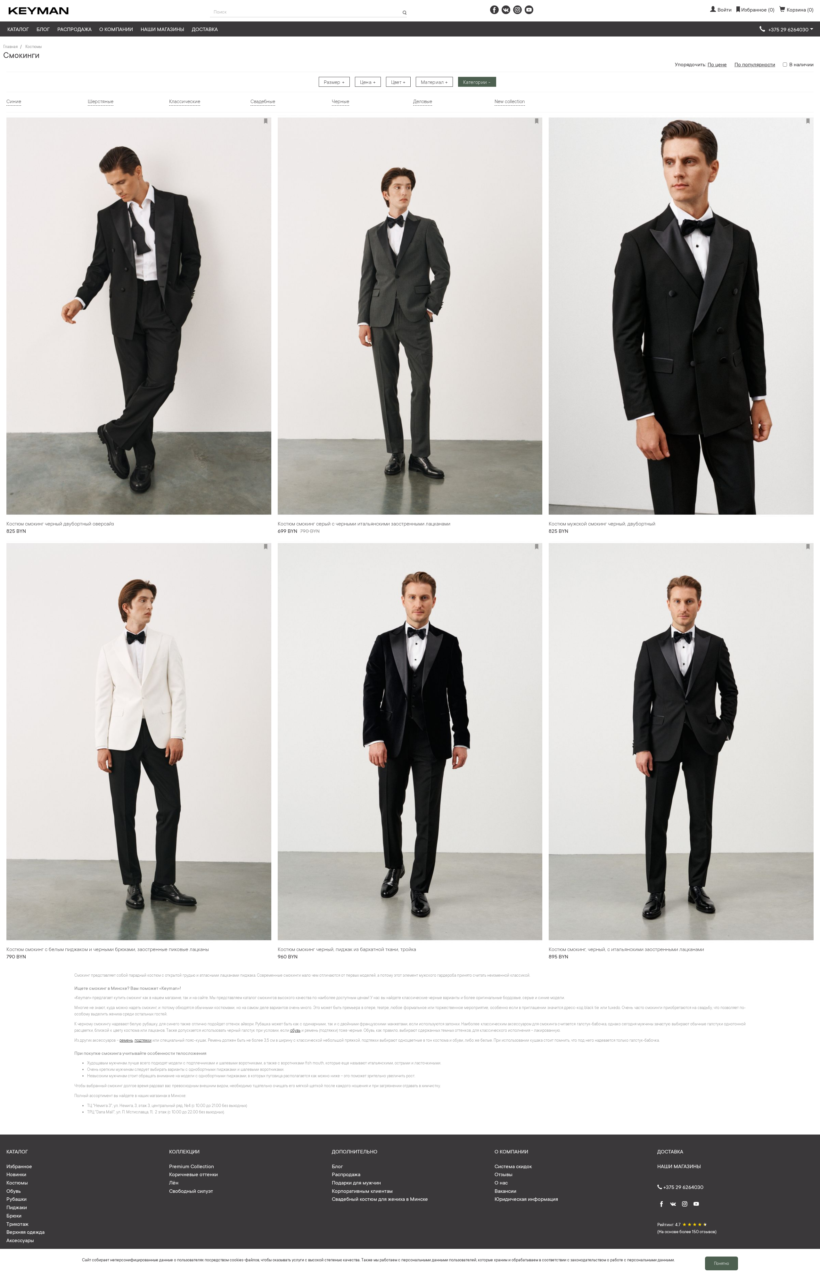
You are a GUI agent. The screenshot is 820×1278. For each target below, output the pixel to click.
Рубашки (16, 1198)
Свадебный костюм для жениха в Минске (380, 1198)
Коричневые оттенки (193, 1174)
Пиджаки (16, 1207)
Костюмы (33, 46)
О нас (501, 1182)
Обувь (13, 1190)
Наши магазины (162, 29)
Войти (725, 9)
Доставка (205, 29)
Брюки (13, 1215)
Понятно (721, 1263)
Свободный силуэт (191, 1190)
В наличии (801, 64)
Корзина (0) (800, 9)
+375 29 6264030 (682, 1187)
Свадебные (262, 101)
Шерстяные (100, 101)
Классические (184, 101)
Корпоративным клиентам (362, 1190)
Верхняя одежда (25, 1231)
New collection (510, 101)
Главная (10, 46)
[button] (786, 29)
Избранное (19, 1166)
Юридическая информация (526, 1198)
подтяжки (143, 1040)
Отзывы (503, 1174)
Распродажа (74, 29)
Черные (340, 101)
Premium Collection (191, 1166)
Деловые (422, 101)
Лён (173, 1182)
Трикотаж (17, 1223)
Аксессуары (20, 1240)
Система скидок (513, 1166)
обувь (295, 1030)
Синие (13, 101)
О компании (116, 29)
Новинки (16, 1174)
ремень (126, 1040)
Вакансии (505, 1190)
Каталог (18, 29)
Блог (43, 29)
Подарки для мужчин (356, 1182)
